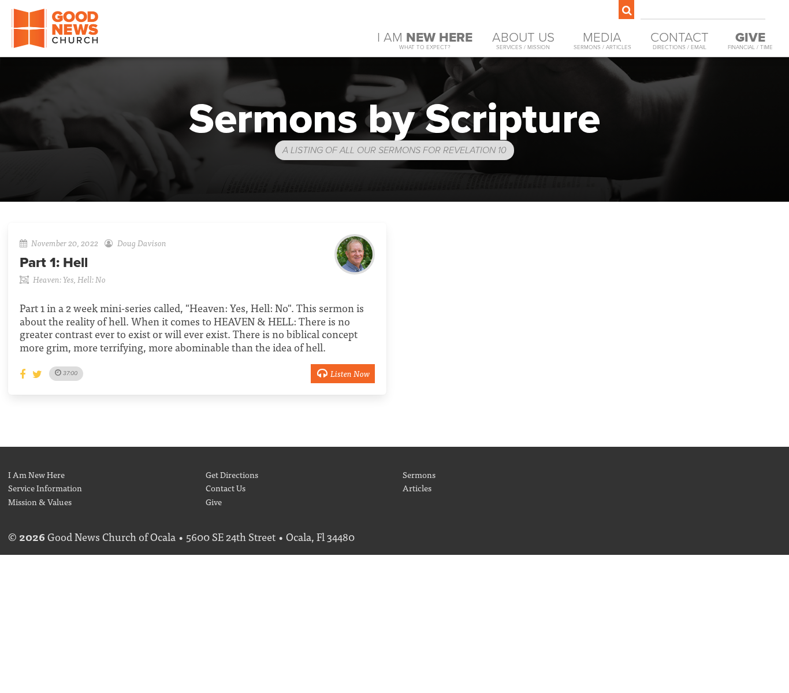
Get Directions (232, 474)
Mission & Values (40, 501)
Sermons (419, 474)
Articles (417, 487)
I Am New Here (36, 474)
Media (602, 40)
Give (214, 501)
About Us (523, 40)
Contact (679, 40)
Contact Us (225, 487)
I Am (424, 40)
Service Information (45, 487)
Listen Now (350, 373)
